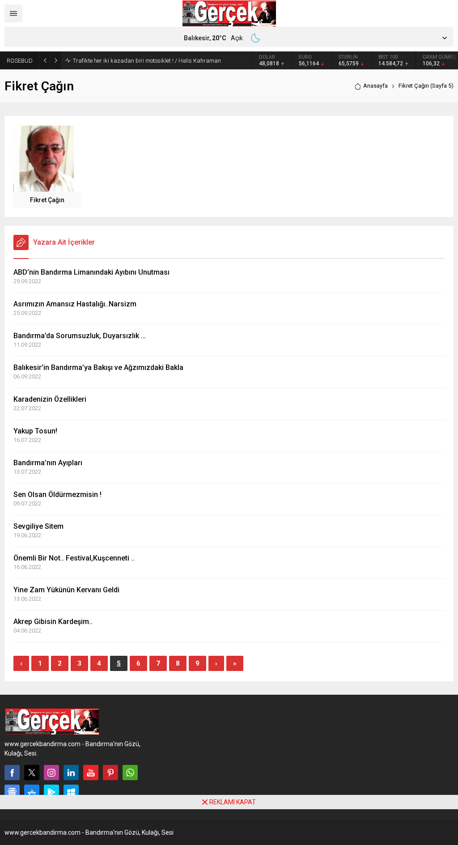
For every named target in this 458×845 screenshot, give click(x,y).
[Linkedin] (71, 772)
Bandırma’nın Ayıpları (47, 463)
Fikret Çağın (47, 200)
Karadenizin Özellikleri (49, 399)
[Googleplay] (51, 792)
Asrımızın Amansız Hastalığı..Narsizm (74, 304)
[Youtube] (90, 772)
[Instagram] (51, 772)
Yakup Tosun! (35, 431)
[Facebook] (12, 772)
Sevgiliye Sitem (38, 526)
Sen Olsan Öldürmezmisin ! (57, 494)
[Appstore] (31, 792)
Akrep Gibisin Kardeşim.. (53, 621)
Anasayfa (375, 85)
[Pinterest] (110, 772)
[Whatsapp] (130, 772)
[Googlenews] (12, 792)
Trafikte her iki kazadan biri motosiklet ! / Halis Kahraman (147, 60)
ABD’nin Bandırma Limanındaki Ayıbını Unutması (91, 272)
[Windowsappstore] (71, 792)
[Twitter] (31, 772)
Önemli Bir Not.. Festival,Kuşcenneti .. (74, 558)
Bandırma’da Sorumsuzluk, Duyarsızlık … (79, 335)
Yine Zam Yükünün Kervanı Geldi (66, 590)
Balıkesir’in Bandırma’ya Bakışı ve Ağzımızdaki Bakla (98, 367)
